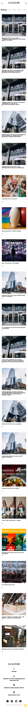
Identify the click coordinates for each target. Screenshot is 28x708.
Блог (25, 10)
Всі (9, 10)
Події (19, 10)
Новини (4, 10)
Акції (14, 10)
